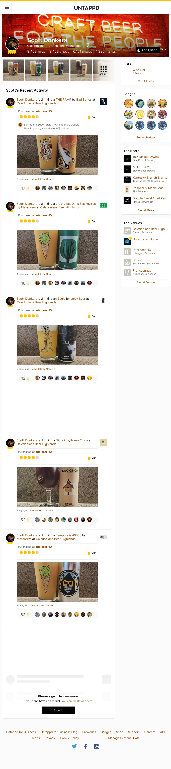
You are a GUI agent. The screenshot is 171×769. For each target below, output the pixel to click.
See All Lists (146, 81)
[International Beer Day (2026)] (140, 103)
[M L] (83, 378)
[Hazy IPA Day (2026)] (129, 103)
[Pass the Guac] (162, 103)
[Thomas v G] (76, 283)
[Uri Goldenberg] (89, 188)
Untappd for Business (21, 732)
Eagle (61, 298)
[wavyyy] (57, 519)
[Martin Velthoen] (83, 188)
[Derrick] (63, 614)
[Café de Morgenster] (151, 114)
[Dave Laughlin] (70, 188)
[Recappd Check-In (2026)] (129, 114)
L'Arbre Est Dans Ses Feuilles (76, 203)
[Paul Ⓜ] (89, 378)
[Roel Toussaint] (37, 188)
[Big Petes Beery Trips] (76, 188)
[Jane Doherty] (83, 283)
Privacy (50, 738)
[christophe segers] (44, 519)
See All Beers (146, 210)
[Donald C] (44, 188)
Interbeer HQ (44, 111)
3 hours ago (23, 179)
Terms (35, 738)
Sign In (58, 710)
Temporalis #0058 (68, 535)
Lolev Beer (77, 298)
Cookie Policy (69, 738)
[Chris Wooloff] (83, 519)
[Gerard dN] (63, 283)
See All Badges (146, 137)
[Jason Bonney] (89, 614)
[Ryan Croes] (57, 283)
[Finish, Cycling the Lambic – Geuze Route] (140, 114)
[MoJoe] (57, 188)
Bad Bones (84, 99)
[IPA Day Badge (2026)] (151, 103)
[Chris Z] (44, 614)
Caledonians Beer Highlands (36, 103)
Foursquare (88, 45)
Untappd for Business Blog (59, 732)
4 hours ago (23, 274)
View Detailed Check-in (43, 179)
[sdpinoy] (89, 283)
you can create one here (77, 701)
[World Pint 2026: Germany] (151, 125)
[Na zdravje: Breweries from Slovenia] (129, 125)
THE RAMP (63, 99)
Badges (106, 732)
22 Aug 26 (22, 605)
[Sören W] (70, 283)
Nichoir (61, 440)
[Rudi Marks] (70, 614)
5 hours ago (23, 369)
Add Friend (149, 50)
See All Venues (146, 282)
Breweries (89, 732)
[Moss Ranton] (63, 188)
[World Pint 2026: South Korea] (162, 114)
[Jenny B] (76, 519)
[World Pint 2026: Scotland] (162, 125)
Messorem (29, 207)
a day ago (22, 510)
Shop (119, 732)
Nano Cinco (79, 440)
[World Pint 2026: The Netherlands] (140, 125)
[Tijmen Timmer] (70, 519)
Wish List (139, 70)
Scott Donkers (27, 99)
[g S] (50, 188)
